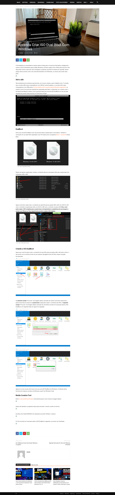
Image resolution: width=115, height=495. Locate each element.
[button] (97, 2)
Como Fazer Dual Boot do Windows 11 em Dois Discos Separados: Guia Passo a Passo (24, 483)
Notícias (25, 2)
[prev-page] (17, 487)
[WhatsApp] (28, 60)
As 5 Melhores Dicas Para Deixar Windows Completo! (26, 443)
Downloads (50, 2)
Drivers (72, 2)
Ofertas (79, 2)
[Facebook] (17, 60)
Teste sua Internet (62, 2)
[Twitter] (20, 60)
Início (17, 6)
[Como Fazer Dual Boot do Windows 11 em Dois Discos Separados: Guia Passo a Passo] (24, 474)
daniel (21, 52)
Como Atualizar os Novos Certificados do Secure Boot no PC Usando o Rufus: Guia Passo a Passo (61, 483)
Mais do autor (34, 465)
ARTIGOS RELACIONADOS (23, 465)
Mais (85, 2)
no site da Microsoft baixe (26, 399)
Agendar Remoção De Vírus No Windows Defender (59, 443)
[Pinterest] (24, 60)
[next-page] (19, 487)
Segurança (41, 2)
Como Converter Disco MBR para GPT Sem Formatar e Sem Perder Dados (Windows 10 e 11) (42, 483)
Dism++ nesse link (61, 134)
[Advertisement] (86, 68)
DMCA (91, 2)
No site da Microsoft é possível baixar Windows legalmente (49, 87)
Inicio (18, 2)
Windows (32, 2)
